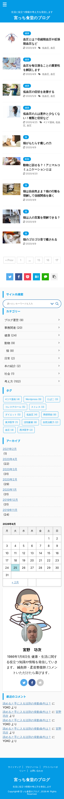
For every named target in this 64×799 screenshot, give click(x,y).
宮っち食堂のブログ (32, 17)
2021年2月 (10, 449)
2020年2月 (10, 479)
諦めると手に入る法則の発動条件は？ (27, 703)
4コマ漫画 (49, 122)
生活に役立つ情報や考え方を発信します (32, 786)
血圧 (52, 47)
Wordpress (33, 399)
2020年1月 (10, 489)
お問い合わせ (36, 770)
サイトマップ (14, 767)
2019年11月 (10, 510)
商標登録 (49, 414)
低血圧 (45, 47)
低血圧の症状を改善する (38, 91)
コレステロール (15, 406)
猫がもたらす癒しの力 (37, 143)
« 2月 (15, 582)
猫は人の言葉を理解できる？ (41, 217)
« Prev (9, 260)
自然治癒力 (50, 422)
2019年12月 (10, 500)
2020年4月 (10, 459)
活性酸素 (30, 422)
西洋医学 (26, 429)
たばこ (52, 399)
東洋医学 (11, 422)
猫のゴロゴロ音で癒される (40, 239)
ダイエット (13, 414)
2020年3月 (10, 469)
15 (38, 260)
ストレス (37, 406)
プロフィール (31, 767)
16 (47, 260)
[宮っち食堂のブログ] (36, 276)
